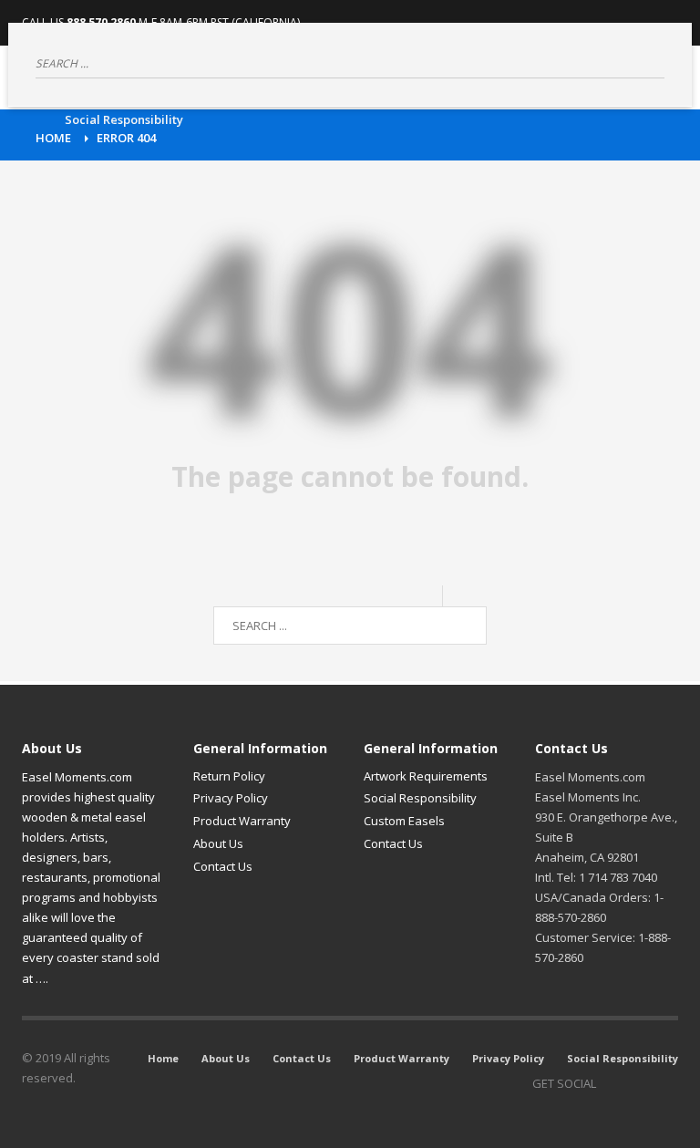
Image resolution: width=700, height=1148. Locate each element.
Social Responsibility (420, 798)
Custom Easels (404, 820)
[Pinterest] (664, 1083)
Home (53, 137)
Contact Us (222, 866)
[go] (651, 63)
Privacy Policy (230, 798)
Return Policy (229, 776)
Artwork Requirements (426, 776)
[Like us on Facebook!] (609, 1083)
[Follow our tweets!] (637, 1083)
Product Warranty (242, 820)
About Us (218, 843)
